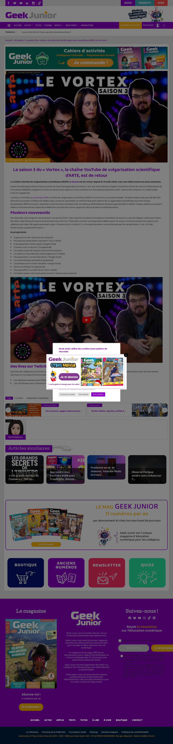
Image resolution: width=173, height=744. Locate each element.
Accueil (35, 720)
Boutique (121, 720)
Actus (48, 720)
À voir (107, 720)
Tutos (84, 720)
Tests (72, 720)
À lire (95, 720)
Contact (137, 720)
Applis (60, 720)
